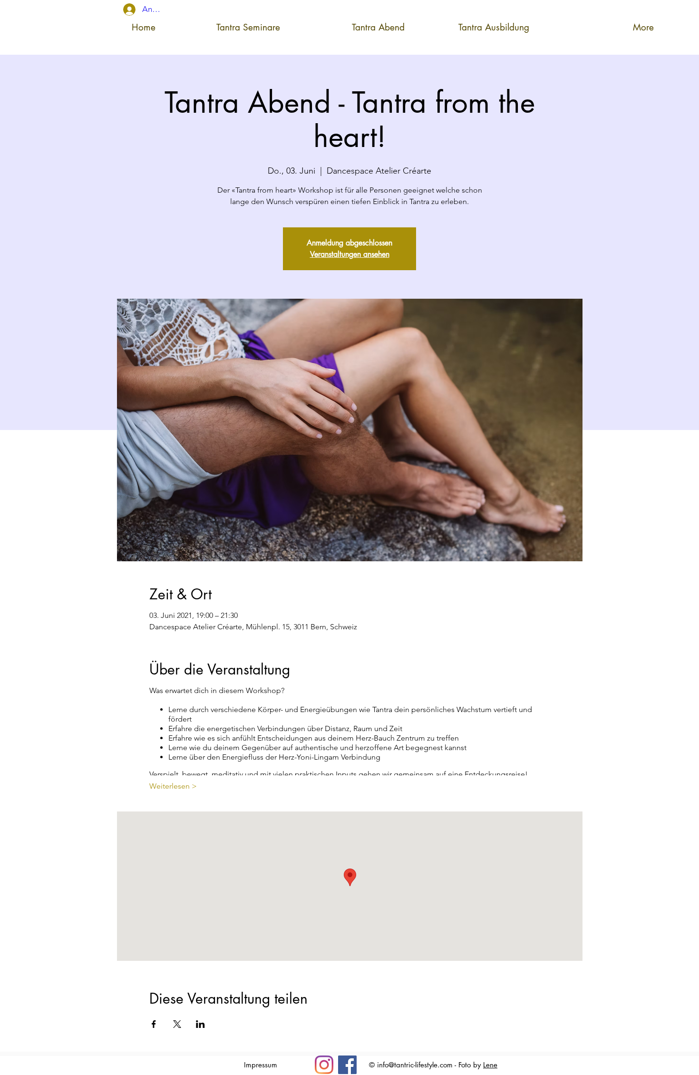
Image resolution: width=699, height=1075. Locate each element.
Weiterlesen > (173, 786)
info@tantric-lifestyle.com (415, 1064)
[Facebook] (347, 1064)
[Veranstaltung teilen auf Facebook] (153, 1024)
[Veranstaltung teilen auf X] (177, 1024)
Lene (490, 1064)
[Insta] (324, 1064)
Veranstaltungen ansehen (349, 254)
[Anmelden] (123, 9)
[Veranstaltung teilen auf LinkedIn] (200, 1024)
